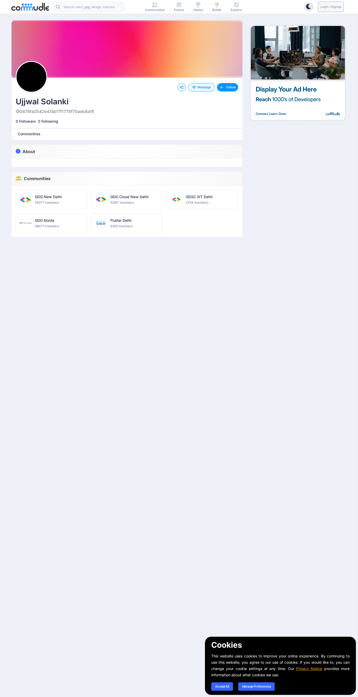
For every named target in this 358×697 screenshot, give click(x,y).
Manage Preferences (256, 686)
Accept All (222, 686)
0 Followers (26, 121)
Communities (37, 178)
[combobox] (88, 7)
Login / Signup (330, 7)
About (29, 151)
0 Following (48, 121)
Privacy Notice (309, 668)
